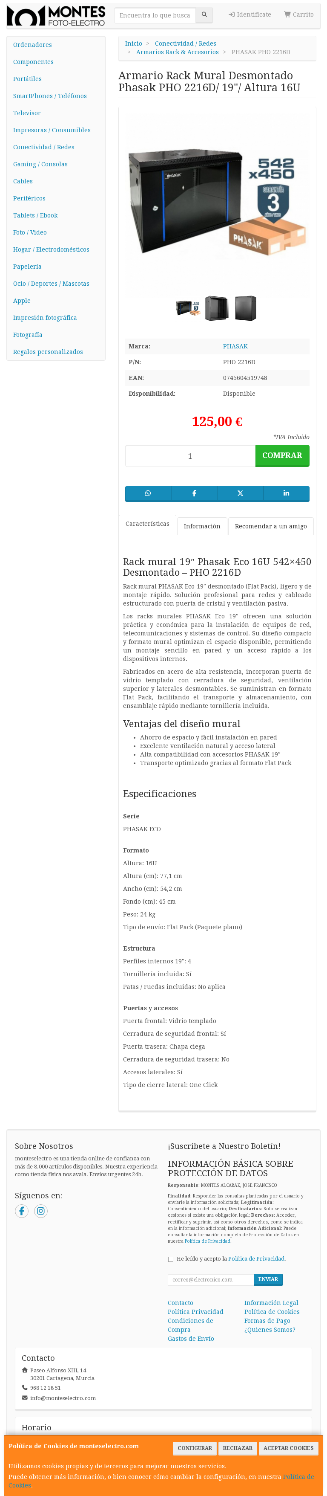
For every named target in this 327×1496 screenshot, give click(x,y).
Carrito (302, 14)
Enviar (268, 1279)
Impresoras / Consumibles (52, 130)
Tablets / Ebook (35, 215)
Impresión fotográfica (45, 317)
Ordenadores (32, 44)
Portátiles (27, 78)
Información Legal (271, 1302)
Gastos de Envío (191, 1338)
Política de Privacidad (207, 1241)
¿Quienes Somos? (269, 1329)
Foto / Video (30, 232)
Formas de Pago (267, 1320)
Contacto (180, 1302)
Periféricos (29, 198)
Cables (23, 181)
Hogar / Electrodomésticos (51, 249)
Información (202, 526)
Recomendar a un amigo (271, 526)
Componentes (33, 61)
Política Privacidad (196, 1311)
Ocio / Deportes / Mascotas (51, 283)
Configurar (195, 1448)
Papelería (27, 266)
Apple (22, 300)
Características (147, 523)
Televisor (27, 113)
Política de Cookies (272, 1311)
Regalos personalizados (48, 351)
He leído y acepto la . (231, 1258)
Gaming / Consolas (40, 164)
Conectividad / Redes (44, 147)
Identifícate (253, 14)
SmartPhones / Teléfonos (50, 96)
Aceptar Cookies (289, 1448)
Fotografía (28, 334)
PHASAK (235, 346)
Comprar (282, 455)
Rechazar (237, 1448)
